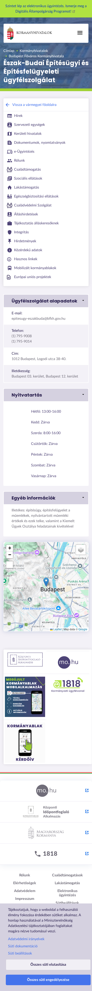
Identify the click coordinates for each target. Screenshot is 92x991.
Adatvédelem (24, 891)
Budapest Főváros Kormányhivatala (36, 56)
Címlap (8, 51)
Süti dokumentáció (23, 946)
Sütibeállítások (67, 903)
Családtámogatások (67, 875)
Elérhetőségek (24, 883)
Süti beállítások (20, 953)
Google (82, 629)
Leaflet (57, 629)
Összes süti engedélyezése (48, 980)
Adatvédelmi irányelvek (26, 939)
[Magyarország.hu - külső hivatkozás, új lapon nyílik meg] (46, 791)
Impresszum (24, 899)
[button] (46, 301)
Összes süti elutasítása (48, 964)
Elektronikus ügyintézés (67, 893)
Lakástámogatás (67, 883)
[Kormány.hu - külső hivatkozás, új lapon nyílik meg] (46, 833)
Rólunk (24, 875)
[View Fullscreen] (9, 564)
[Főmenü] (80, 32)
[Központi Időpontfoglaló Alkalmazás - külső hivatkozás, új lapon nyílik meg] (46, 812)
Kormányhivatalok (34, 33)
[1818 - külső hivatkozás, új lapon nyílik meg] (46, 854)
